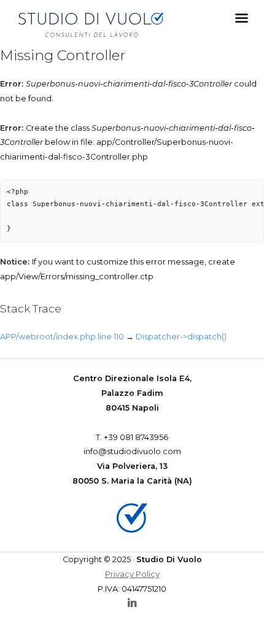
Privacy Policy (132, 574)
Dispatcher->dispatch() (181, 336)
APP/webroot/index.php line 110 (62, 336)
